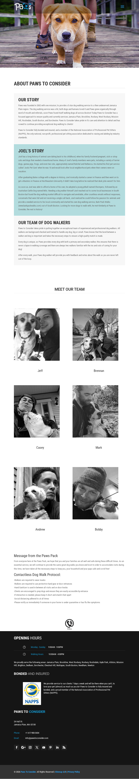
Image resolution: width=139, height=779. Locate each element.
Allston (112, 662)
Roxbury (85, 662)
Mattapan (60, 665)
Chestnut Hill (49, 665)
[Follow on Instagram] (30, 747)
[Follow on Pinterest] (50, 747)
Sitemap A (59, 772)
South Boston (71, 665)
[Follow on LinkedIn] (57, 747)
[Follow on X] (37, 747)
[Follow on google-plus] (23, 747)
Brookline (64, 662)
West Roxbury (75, 662)
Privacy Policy (74, 772)
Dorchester (38, 665)
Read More (40, 364)
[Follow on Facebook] (16, 747)
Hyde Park (104, 662)
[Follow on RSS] (64, 747)
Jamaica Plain (53, 662)
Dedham (29, 665)
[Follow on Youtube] (43, 747)
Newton (91, 665)
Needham (82, 665)
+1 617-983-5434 (32, 733)
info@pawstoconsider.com (36, 738)
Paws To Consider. (28, 772)
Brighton (21, 665)
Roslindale (94, 662)
